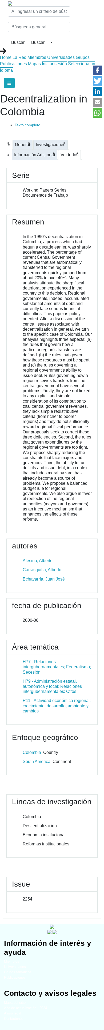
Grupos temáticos (17, 972)
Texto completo (27, 125)
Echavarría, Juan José (44, 579)
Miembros (36, 57)
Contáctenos (13, 1019)
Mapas (34, 64)
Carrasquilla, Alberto (42, 569)
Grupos (83, 57)
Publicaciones (13, 64)
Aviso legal (12, 1013)
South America (36, 761)
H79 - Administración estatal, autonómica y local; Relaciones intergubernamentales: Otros (52, 686)
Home (5, 57)
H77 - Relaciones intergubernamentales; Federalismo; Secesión (57, 666)
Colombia (32, 752)
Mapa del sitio (15, 1003)
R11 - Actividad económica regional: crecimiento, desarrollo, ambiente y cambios (57, 705)
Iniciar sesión (54, 64)
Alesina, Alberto (38, 560)
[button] (97, 70)
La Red (19, 57)
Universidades (61, 57)
